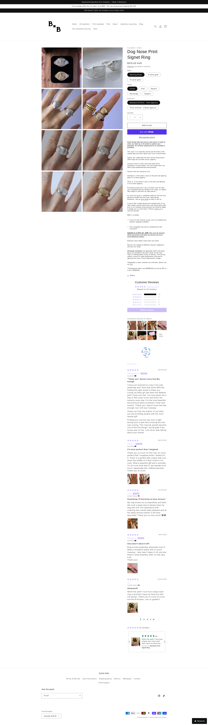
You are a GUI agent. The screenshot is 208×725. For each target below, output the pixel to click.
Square (154, 89)
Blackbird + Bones (148, 717)
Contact (137, 679)
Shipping (130, 66)
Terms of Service (73, 679)
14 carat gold (135, 80)
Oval (143, 89)
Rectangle (134, 94)
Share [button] (132, 275)
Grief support (104, 683)
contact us (157, 209)
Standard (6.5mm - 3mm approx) (144, 103)
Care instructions (89, 679)
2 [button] (144, 619)
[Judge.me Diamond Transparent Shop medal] (146, 351)
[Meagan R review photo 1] (132, 568)
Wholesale (127, 679)
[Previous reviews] (129, 641)
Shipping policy (105, 679)
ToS (131, 264)
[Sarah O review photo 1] (132, 479)
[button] (155, 26)
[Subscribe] (79, 695)
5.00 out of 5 (153, 287)
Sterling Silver (136, 75)
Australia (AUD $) (50, 716)
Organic (147, 94)
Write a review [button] (147, 310)
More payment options (147, 137)
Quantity (130, 113)
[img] (133, 370)
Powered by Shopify (160, 717)
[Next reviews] (164, 641)
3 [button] (147, 619)
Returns (117, 679)
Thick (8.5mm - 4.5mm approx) (143, 108)
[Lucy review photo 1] (132, 523)
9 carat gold (153, 75)
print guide (145, 199)
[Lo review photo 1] (132, 608)
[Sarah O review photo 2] (144, 479)
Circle (132, 89)
